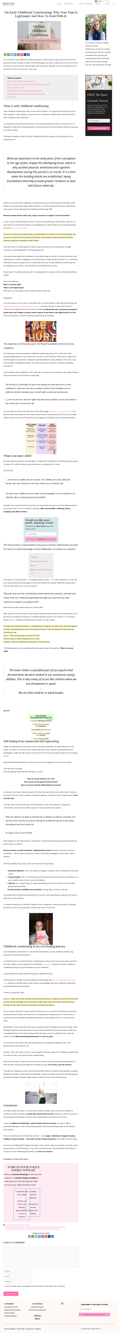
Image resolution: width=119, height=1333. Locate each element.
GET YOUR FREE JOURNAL (98, 128)
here (109, 65)
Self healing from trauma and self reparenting (24, 91)
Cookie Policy (30, 1329)
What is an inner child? (15, 87)
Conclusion (11, 97)
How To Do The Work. (19, 228)
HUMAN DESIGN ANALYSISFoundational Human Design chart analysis (33, 1203)
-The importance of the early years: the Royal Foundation (28, 84)
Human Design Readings (37, 1310)
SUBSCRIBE (41, 539)
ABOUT (37, 1319)
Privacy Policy (21, 1329)
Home (59, 4)
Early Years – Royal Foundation (60, 411)
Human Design (9, 1313)
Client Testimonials (85, 4)
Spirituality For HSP (11, 1307)
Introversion (47, 964)
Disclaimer (38, 1329)
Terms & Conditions (10, 1329)
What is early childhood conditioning (21, 81)
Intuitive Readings (10, 1316)
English (99, 1)
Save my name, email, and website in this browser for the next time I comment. (35, 1286)
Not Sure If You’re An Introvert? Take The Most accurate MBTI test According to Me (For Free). (36, 1227)
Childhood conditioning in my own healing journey (26, 94)
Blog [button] (98, 4)
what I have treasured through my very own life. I (21, 306)
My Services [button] (69, 4)
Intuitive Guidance (37, 1307)
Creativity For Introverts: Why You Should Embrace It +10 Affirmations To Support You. (33, 1229)
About (107, 4)
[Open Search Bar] (114, 3)
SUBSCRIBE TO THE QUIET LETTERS (94, 1314)
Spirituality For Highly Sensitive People (18, 1225)
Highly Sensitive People (12, 1310)
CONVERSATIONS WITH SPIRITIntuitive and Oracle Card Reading (21, 1204)
